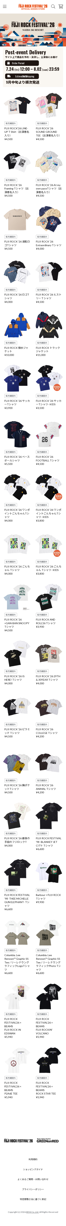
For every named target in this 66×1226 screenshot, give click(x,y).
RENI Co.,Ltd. (32, 1212)
